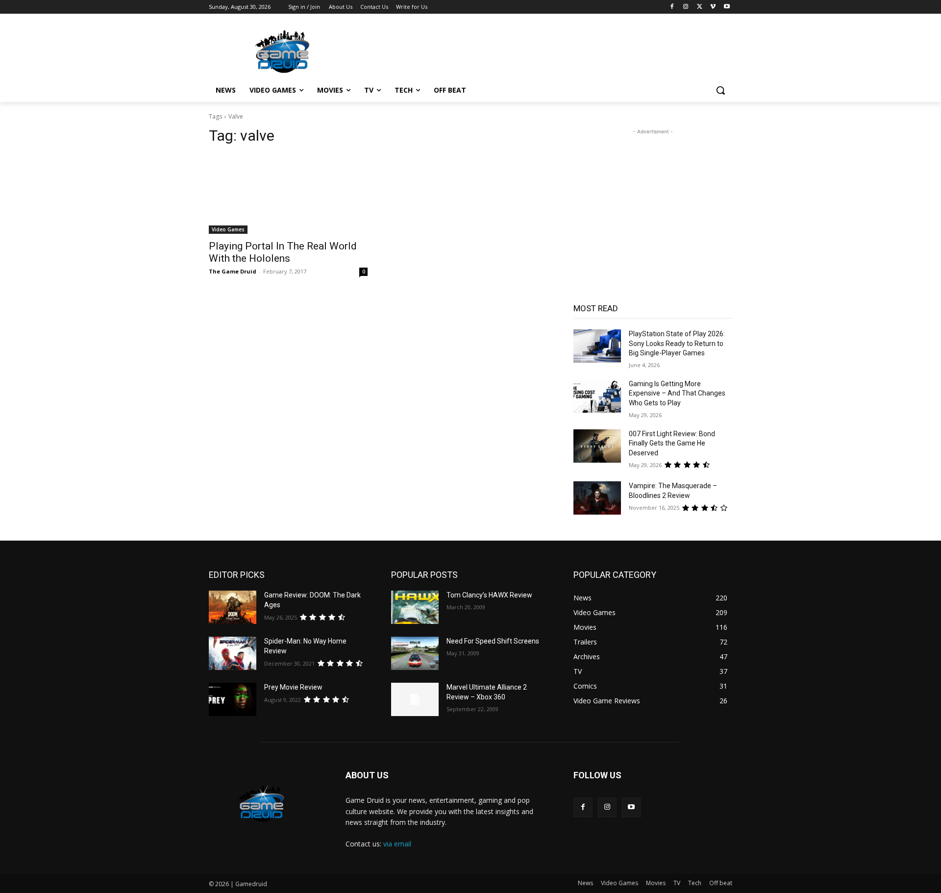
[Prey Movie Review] (232, 699)
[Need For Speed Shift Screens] (415, 653)
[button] (720, 90)
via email (397, 843)
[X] (699, 7)
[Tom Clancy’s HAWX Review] (415, 607)
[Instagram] (686, 7)
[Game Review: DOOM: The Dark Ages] (232, 607)
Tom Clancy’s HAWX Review (489, 595)
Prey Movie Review (293, 687)
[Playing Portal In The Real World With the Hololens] (288, 194)
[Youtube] (726, 7)
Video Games (228, 229)
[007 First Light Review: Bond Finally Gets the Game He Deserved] (597, 446)
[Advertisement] (544, 49)
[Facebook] (672, 7)
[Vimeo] (712, 7)
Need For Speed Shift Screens (492, 641)
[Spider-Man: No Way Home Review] (232, 653)
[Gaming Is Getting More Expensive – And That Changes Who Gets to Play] (597, 396)
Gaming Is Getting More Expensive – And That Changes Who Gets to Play (677, 393)
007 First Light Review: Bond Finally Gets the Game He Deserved (672, 443)
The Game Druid (232, 271)
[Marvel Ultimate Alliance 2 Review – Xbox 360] (415, 699)
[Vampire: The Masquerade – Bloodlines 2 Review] (597, 498)
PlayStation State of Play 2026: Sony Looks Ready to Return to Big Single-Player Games (677, 343)
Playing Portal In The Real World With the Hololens (283, 252)
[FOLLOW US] (652, 790)
